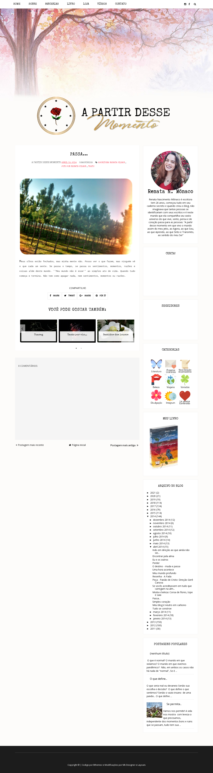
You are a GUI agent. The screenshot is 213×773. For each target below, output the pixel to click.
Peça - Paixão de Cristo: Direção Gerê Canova (172, 581)
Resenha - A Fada (161, 576)
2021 (153, 492)
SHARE (55, 296)
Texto (91, 167)
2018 (153, 502)
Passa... (156, 598)
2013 (153, 622)
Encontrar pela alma (163, 556)
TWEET (71, 296)
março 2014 (160, 611)
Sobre (33, 4)
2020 (153, 496)
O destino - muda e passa (166, 566)
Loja (86, 4)
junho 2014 (159, 539)
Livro (71, 4)
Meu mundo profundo (164, 573)
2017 (153, 506)
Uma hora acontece (163, 569)
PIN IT (102, 296)
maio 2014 (159, 543)
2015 (153, 513)
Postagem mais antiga (123, 445)
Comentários (86, 163)
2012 (153, 625)
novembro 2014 (162, 523)
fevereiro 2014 (161, 615)
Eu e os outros (160, 559)
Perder (156, 563)
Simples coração (161, 601)
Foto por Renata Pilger (74, 167)
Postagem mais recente (31, 445)
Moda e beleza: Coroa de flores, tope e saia (172, 594)
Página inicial (79, 445)
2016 (153, 509)
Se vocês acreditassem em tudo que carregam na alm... (172, 587)
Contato (120, 4)
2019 (153, 499)
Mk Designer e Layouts (134, 764)
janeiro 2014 (160, 618)
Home (16, 4)
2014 (153, 516)
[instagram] (185, 4)
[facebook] (189, 4)
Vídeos (102, 4)
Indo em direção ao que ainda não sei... (171, 551)
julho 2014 (159, 536)
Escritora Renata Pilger (111, 163)
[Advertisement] (106, 38)
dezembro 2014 (162, 519)
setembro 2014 (161, 529)
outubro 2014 (160, 526)
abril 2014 (158, 546)
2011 (153, 628)
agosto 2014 (160, 533)
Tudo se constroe (162, 608)
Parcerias (52, 4)
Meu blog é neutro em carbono (169, 605)
